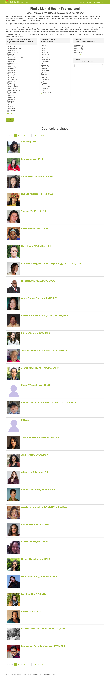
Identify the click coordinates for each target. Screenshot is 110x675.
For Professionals (98, 2)
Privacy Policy (47, 674)
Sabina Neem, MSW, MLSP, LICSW (38, 489)
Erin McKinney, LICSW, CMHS (35, 332)
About (82, 2)
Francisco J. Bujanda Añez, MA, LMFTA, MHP (43, 646)
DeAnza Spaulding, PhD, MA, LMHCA (39, 576)
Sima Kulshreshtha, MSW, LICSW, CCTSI (41, 437)
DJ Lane (25, 419)
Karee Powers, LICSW (32, 611)
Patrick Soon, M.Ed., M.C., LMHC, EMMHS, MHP (44, 315)
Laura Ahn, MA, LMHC (32, 158)
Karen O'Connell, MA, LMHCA (35, 385)
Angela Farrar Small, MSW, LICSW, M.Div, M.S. (44, 506)
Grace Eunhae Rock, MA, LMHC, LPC (39, 298)
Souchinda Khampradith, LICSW (37, 176)
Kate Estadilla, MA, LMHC (33, 593)
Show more (10, 114)
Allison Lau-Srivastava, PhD (35, 472)
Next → (43, 135)
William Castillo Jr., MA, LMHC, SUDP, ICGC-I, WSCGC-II (48, 402)
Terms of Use (38, 674)
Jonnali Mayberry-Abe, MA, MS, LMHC (40, 367)
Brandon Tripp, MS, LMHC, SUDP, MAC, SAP (43, 628)
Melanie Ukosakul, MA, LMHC (35, 559)
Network (88, 2)
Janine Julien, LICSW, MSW (34, 454)
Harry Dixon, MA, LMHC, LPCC (36, 245)
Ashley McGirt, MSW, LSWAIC (35, 524)
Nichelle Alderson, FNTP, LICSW (37, 193)
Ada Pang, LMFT (29, 141)
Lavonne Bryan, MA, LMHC (34, 541)
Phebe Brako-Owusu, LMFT (34, 228)
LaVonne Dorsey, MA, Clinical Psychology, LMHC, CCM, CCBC (51, 263)
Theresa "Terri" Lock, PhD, (34, 211)
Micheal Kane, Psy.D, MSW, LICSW (38, 280)
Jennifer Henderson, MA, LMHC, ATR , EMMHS (44, 350)
